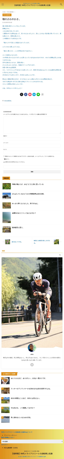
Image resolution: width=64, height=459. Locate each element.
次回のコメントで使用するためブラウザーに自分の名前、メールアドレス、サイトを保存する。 (30, 156)
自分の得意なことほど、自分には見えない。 (26, 398)
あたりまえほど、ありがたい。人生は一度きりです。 (29, 378)
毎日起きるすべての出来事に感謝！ (32, 451)
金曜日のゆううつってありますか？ (24, 213)
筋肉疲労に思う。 (18, 227)
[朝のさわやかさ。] (34, 94)
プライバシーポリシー (10, 435)
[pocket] (30, 94)
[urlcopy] (42, 94)
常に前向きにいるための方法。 (21, 417)
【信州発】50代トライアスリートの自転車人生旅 (32, 5)
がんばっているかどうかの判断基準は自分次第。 (28, 194)
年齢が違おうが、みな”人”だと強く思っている (28, 184)
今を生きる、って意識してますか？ (23, 408)
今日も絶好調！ (8, 100)
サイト (5, 149)
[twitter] (21, 94)
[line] (38, 94)
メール (5, 142)
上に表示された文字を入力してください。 (14, 162)
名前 (5, 136)
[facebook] (25, 94)
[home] (32, 364)
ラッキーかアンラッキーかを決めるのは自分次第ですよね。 (31, 388)
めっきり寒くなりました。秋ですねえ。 (25, 203)
